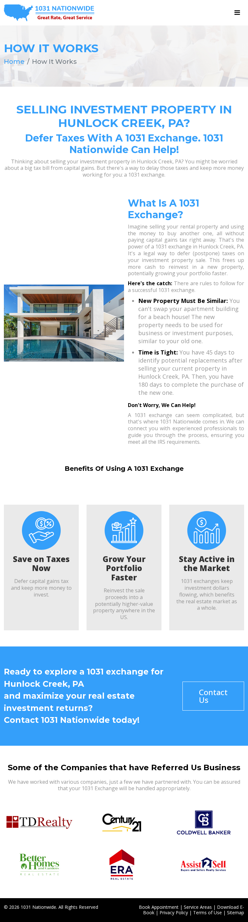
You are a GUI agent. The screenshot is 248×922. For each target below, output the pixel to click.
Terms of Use (207, 912)
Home (14, 61)
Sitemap (235, 912)
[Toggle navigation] (237, 12)
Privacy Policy (174, 912)
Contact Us (213, 696)
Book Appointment (159, 907)
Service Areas (198, 907)
